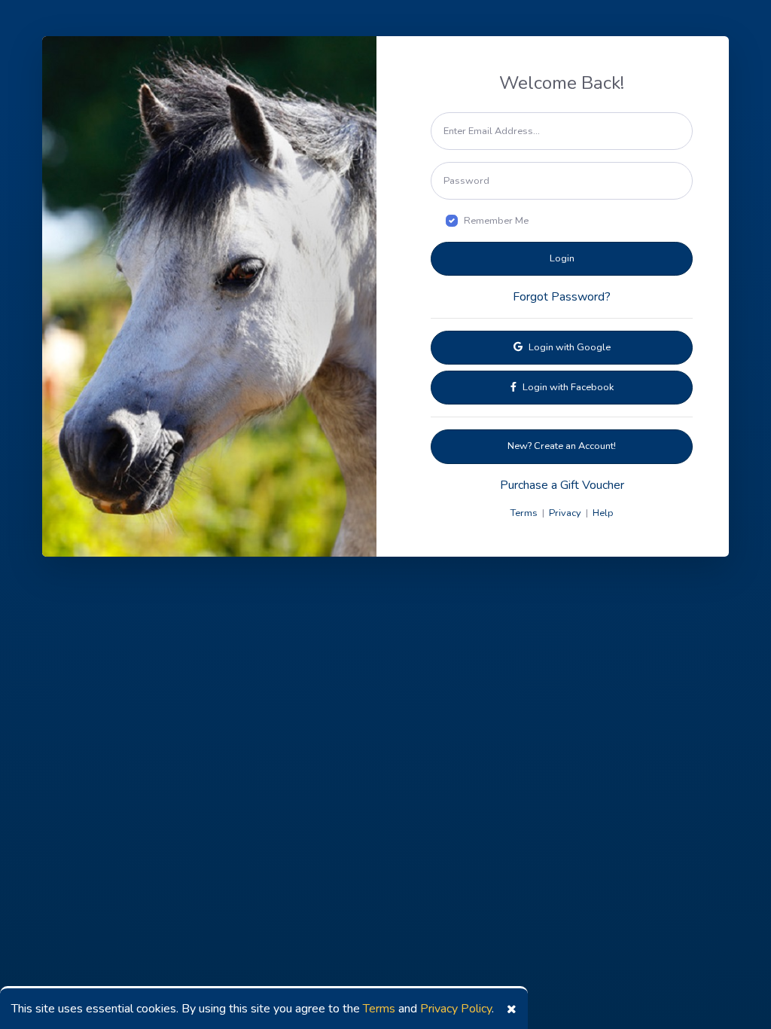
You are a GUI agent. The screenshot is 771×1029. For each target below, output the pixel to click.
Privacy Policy (456, 1008)
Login (562, 258)
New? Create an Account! (561, 446)
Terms (379, 1008)
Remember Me (496, 220)
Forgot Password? (562, 297)
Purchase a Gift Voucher (562, 485)
